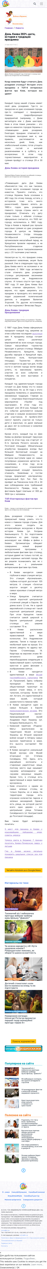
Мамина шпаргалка (13, 1199)
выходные (37, 333)
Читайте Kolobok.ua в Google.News (23, 870)
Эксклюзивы (17, 24)
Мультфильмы (11, 909)
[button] (34, 4)
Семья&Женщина (19, 1192)
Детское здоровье (13, 979)
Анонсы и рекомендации (15, 1011)
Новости (20, 28)
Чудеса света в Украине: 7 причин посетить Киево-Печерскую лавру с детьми (23, 843)
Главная (9, 28)
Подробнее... (30, 1258)
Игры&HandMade (15, 1196)
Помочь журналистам (23, 1041)
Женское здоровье (13, 942)
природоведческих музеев (23, 710)
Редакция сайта (6, 1243)
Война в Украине (20, 16)
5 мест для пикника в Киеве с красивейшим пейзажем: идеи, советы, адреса (23, 832)
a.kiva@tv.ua (5, 1230)
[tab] (23, 1170)
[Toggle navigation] (41, 3)
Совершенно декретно (32, 1199)
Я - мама (6, 1192)
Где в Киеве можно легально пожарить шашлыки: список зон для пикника (23, 854)
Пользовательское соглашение (11, 1240)
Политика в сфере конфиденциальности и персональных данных (23, 1238)
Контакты (4, 1246)
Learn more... (37, 1264)
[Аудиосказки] (23, 1048)
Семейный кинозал (37, 1192)
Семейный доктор (31, 1196)
